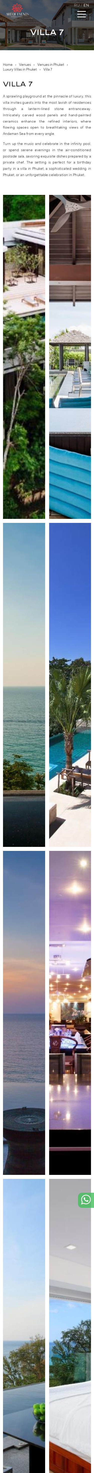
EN (86, 5)
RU (77, 5)
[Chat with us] (86, 1204)
